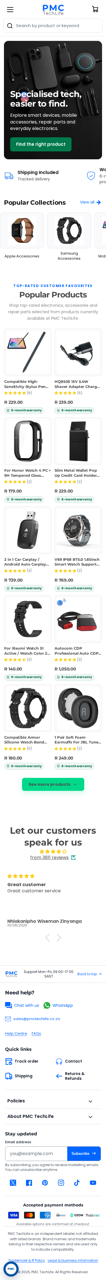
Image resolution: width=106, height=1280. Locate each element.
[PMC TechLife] (53, 9)
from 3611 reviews (49, 857)
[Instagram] (61, 1183)
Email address (18, 1142)
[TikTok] (77, 1183)
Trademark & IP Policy (26, 1260)
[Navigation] (10, 9)
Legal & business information (73, 1260)
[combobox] (53, 25)
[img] (53, 852)
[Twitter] (13, 1183)
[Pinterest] (45, 1183)
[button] (49, 938)
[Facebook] (29, 1183)
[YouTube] (93, 1183)
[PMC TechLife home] (11, 974)
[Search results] (10, 25)
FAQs (36, 1033)
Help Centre (16, 1033)
